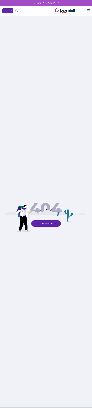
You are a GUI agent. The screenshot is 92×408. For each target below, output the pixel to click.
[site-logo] (65, 10)
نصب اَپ (6, 11)
